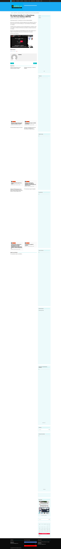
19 (42, 529)
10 (39, 528)
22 (47, 529)
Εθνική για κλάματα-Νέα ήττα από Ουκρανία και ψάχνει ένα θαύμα (16, 123)
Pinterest (17, 51)
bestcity (12, 18)
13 (44, 528)
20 (44, 529)
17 (39, 529)
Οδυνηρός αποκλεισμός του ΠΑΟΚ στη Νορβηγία (30, 123)
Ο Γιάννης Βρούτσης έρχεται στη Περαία (16, 183)
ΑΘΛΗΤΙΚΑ (23, 18)
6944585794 (12, 542)
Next (34, 63)
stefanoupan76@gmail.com (14, 543)
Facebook (11, 51)
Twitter (13, 51)
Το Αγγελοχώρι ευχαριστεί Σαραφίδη (29, 245)
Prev (12, 63)
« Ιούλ (39, 535)
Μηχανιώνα (12, 541)
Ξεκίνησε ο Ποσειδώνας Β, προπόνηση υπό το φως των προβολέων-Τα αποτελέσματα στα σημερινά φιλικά (30, 184)
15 (47, 528)
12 (42, 528)
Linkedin (15, 51)
